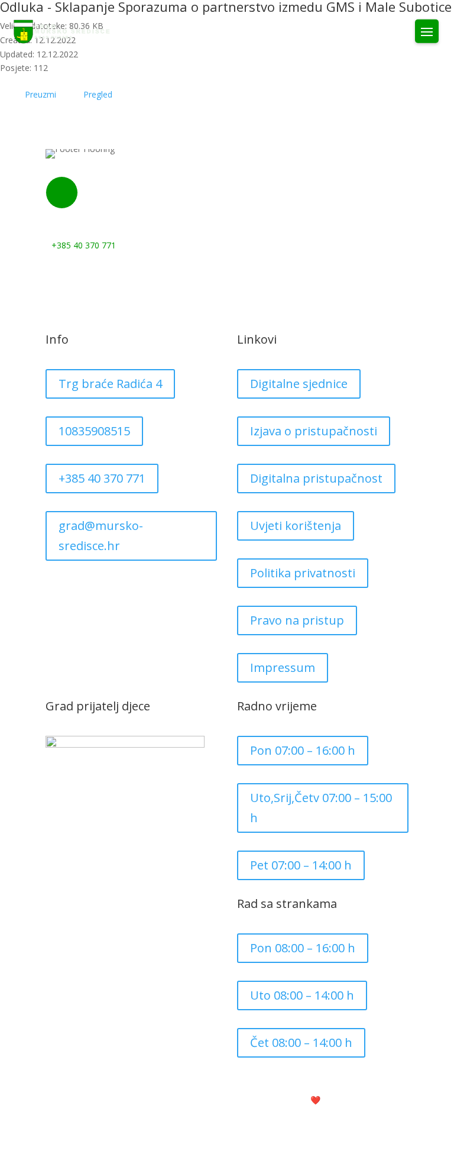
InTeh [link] (346, 1099)
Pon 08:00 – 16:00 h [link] (302, 948)
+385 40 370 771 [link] (102, 478)
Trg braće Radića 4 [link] (110, 384)
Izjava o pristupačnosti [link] (313, 431)
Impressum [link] (282, 667)
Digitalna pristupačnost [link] (316, 478)
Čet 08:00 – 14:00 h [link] (301, 1042)
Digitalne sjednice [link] (299, 384)
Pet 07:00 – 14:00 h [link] (301, 865)
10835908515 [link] (94, 431)
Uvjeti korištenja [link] (295, 526)
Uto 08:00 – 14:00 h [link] (302, 995)
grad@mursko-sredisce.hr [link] (101, 536)
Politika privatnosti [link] (302, 573)
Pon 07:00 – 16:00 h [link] (302, 750)
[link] (62, 32)
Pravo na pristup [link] (297, 620)
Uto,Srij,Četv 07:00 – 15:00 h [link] (321, 808)
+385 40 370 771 (83, 245)
